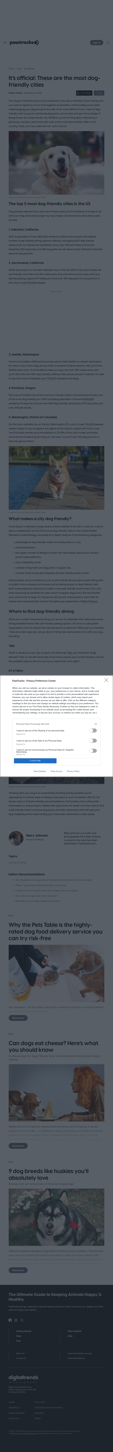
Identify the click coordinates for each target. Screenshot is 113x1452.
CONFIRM (35, 761)
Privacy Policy (73, 771)
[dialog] (56, 726)
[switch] (93, 730)
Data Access (56, 771)
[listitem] (56, 724)
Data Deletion (40, 771)
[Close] (107, 681)
